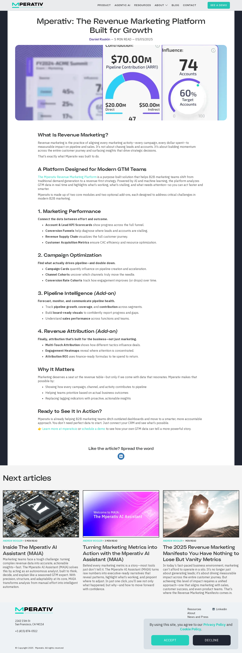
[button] (161, 5)
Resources (142, 5)
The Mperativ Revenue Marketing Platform (67, 177)
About (159, 5)
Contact (189, 5)
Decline (212, 640)
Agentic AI (122, 5)
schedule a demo (93, 429)
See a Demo (218, 5)
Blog (175, 5)
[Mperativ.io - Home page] (34, 610)
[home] (27, 5)
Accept (170, 640)
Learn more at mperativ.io (59, 429)
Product (104, 5)
